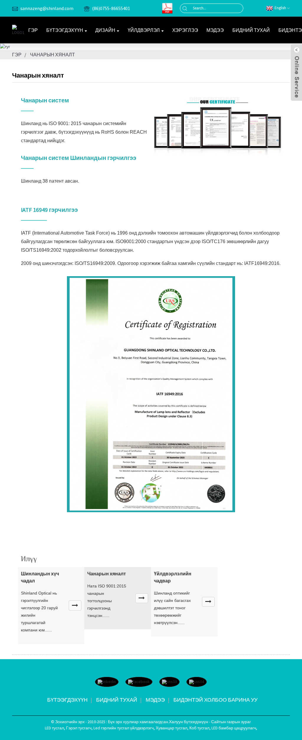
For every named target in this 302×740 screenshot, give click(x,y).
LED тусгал (54, 728)
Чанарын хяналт (52, 55)
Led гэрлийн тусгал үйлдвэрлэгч (123, 728)
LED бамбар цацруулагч (233, 728)
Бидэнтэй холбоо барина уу (215, 699)
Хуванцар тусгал (171, 728)
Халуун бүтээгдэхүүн (188, 721)
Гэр (33, 30)
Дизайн (105, 30)
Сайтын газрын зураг (231, 721)
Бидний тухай (251, 30)
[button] (75, 605)
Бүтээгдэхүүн (64, 30)
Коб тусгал (199, 728)
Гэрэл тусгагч (78, 728)
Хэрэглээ (185, 30)
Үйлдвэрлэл (144, 30)
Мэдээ (215, 30)
